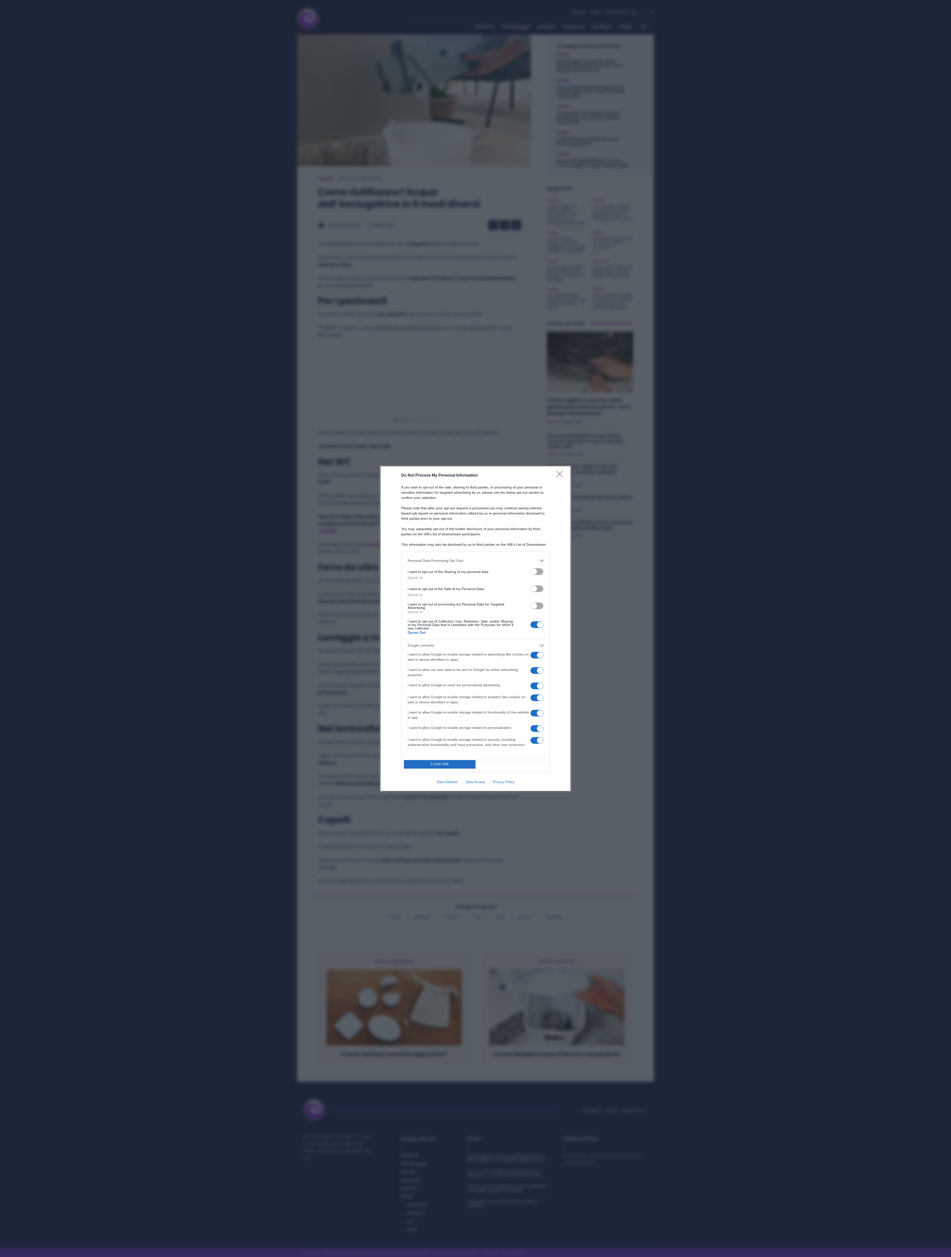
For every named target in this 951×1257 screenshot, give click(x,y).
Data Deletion (447, 782)
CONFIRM (440, 764)
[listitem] (475, 560)
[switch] (536, 571)
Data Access (475, 782)
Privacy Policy (503, 782)
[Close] (561, 475)
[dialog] (475, 628)
